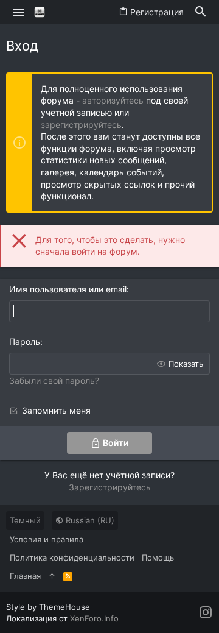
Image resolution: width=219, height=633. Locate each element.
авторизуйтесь (113, 100)
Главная (25, 576)
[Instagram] (205, 612)
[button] (18, 12)
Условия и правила (46, 539)
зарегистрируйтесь (81, 124)
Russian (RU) (88, 520)
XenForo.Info (94, 618)
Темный (25, 520)
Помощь (158, 557)
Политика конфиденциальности (72, 557)
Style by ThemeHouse (48, 607)
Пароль (24, 341)
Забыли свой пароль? (54, 380)
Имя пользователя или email (68, 289)
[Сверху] (52, 576)
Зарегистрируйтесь (110, 487)
